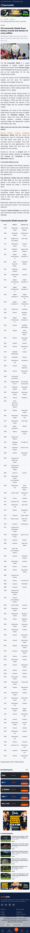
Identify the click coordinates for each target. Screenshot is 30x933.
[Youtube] (13, 904)
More (27, 769)
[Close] (24, 925)
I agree (8, 924)
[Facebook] (2, 904)
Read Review (24, 774)
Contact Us (19, 912)
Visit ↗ (24, 776)
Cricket (2, 912)
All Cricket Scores (6, 1)
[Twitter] (5, 904)
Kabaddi (3, 916)
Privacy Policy (20, 916)
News (13, 841)
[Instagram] (9, 904)
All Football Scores (18, 1)
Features (12, 19)
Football (6, 19)
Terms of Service (20, 914)
